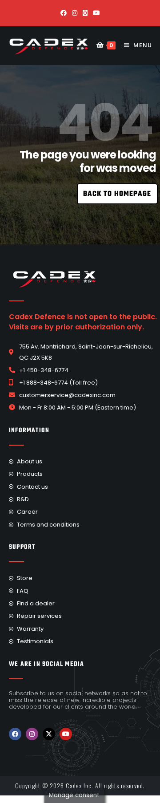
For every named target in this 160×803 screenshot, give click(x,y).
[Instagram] (32, 734)
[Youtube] (66, 734)
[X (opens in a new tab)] (85, 13)
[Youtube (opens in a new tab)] (96, 13)
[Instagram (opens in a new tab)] (74, 13)
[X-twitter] (49, 734)
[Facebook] (15, 734)
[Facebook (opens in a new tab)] (63, 13)
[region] (80, 150)
